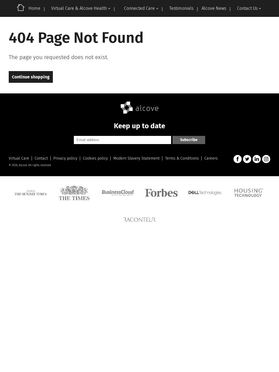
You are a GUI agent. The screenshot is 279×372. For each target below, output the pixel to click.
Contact (41, 158)
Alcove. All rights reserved (35, 165)
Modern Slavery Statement (136, 158)
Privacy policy (65, 158)
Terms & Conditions (182, 158)
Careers (211, 158)
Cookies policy (95, 158)
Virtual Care (19, 158)
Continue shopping (31, 77)
